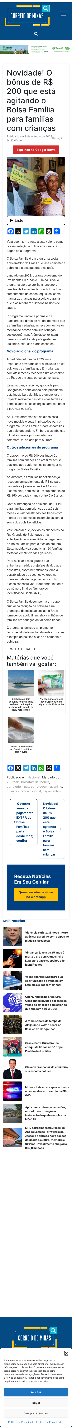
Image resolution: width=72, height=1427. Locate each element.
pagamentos (52, 791)
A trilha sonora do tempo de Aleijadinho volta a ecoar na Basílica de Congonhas (43, 1025)
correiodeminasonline (46, 786)
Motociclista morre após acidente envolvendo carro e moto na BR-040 (47, 1091)
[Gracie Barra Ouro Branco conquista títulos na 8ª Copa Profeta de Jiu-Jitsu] (12, 1047)
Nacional (33, 777)
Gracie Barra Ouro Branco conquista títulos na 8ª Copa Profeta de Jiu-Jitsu (44, 1047)
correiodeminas (18, 786)
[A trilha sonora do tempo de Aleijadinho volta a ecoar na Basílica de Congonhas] (12, 1024)
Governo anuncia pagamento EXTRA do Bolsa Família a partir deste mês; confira (24, 822)
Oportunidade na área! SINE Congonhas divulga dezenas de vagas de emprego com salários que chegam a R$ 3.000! (46, 1002)
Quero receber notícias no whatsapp (36, 894)
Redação (57, 138)
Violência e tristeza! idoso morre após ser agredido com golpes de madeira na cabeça (47, 936)
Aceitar (36, 1392)
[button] (66, 1353)
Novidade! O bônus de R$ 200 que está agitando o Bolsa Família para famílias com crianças (50, 829)
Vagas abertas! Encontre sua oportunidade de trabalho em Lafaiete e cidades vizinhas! (44, 980)
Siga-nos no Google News (36, 150)
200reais (13, 782)
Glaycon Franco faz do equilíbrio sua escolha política (46, 1069)
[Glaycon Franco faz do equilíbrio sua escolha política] (12, 1069)
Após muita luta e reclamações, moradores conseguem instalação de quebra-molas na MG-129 (45, 1113)
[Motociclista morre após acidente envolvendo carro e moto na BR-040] (12, 1091)
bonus (44, 782)
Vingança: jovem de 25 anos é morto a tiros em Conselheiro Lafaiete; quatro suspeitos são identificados (45, 958)
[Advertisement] (36, 1189)
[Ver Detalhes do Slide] (36, 49)
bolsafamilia (30, 782)
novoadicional (31, 791)
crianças (13, 791)
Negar (36, 1403)
